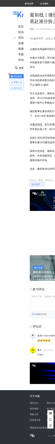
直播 (21, 43)
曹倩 (32, 28)
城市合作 (34, 402)
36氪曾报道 (36, 124)
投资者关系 (35, 419)
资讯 (21, 37)
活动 (21, 60)
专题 (21, 54)
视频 (21, 48)
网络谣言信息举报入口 (40, 427)
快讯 (21, 32)
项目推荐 (35, 184)
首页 (21, 26)
